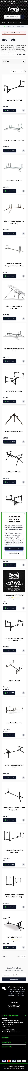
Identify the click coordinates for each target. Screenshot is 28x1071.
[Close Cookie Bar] (25, 514)
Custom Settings (14, 553)
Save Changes (14, 548)
